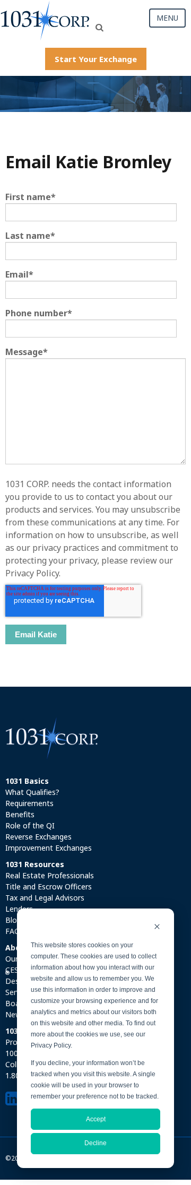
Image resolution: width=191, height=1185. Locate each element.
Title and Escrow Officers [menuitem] (48, 886)
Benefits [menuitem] (19, 814)
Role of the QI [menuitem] (30, 825)
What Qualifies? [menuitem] (32, 792)
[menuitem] (95, 780)
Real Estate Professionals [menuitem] (49, 875)
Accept (96, 1119)
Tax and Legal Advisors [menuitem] (44, 898)
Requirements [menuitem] (29, 803)
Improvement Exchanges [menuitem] (48, 848)
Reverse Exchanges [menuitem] (38, 837)
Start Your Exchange (96, 59)
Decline (95, 1143)
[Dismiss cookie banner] (157, 927)
